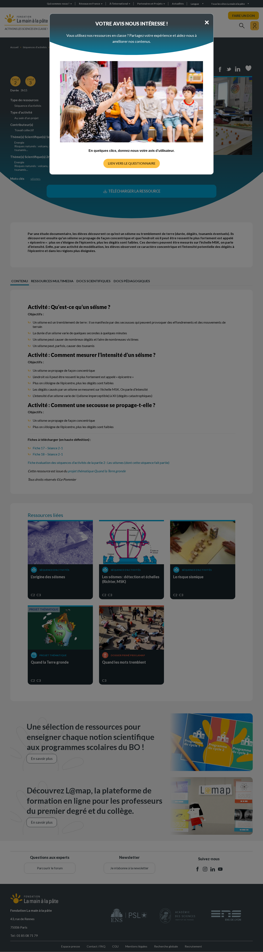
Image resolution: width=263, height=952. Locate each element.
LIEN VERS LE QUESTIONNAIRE (131, 163)
